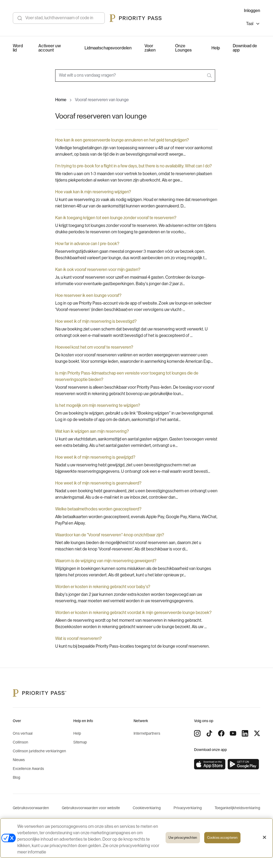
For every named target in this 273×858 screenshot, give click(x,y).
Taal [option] (249, 24)
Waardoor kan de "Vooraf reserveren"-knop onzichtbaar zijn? (109, 535)
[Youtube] (233, 733)
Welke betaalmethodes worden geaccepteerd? (98, 509)
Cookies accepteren (222, 837)
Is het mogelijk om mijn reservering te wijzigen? (97, 405)
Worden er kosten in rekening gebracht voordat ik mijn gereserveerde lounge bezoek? (133, 613)
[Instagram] (197, 733)
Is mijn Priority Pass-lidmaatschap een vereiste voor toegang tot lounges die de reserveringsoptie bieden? (126, 376)
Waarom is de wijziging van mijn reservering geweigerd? (105, 561)
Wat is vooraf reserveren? (78, 638)
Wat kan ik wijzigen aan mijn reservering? (92, 431)
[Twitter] (257, 733)
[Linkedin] (245, 733)
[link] (210, 764)
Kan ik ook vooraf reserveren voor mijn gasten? (97, 269)
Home (60, 100)
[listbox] (253, 24)
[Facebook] (221, 733)
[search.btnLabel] (209, 75)
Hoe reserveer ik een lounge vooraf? (88, 295)
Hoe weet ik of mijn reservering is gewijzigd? (95, 457)
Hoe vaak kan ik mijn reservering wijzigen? (93, 192)
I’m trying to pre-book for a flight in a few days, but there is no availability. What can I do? (133, 166)
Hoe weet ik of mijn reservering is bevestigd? (95, 321)
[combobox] (135, 75)
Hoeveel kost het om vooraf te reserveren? (94, 347)
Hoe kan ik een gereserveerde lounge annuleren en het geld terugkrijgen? (122, 140)
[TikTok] (209, 733)
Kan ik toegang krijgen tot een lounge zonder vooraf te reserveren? (115, 218)
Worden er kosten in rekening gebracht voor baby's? (102, 587)
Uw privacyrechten (182, 837)
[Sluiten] (264, 837)
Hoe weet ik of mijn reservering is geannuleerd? (98, 483)
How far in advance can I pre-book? (87, 244)
